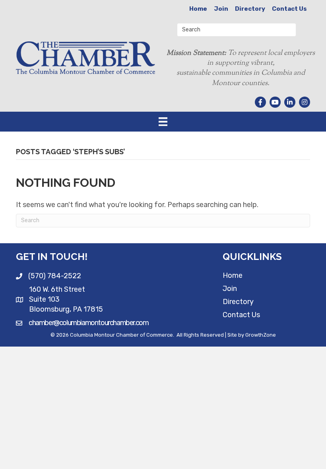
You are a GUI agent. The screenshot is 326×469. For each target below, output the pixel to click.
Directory (250, 8)
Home (198, 8)
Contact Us (289, 8)
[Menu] (163, 122)
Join (221, 8)
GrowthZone (260, 335)
